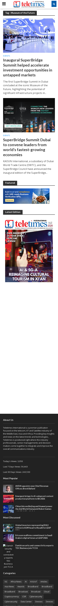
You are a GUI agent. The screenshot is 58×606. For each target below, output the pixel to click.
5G (6, 581)
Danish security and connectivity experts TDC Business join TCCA (34, 546)
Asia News (9, 586)
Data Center (26, 601)
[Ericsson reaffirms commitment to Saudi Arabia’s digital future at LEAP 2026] (8, 537)
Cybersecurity (36, 596)
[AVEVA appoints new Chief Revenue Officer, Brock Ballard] (8, 488)
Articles (44, 581)
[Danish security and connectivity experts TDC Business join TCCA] (8, 556)
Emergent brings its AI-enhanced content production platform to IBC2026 (34, 497)
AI (26, 581)
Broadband (33, 586)
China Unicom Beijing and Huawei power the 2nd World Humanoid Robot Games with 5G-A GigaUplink (33, 509)
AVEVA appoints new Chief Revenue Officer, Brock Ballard (31, 487)
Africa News (16, 581)
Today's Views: (10, 461)
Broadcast (23, 591)
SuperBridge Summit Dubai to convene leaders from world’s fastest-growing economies (27, 147)
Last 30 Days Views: (12, 472)
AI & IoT (33, 581)
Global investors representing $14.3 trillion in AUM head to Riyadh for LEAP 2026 (33, 528)
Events (6, 56)
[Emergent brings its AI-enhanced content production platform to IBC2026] (8, 498)
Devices (38, 601)
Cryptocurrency (12, 596)
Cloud (46, 591)
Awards (20, 586)
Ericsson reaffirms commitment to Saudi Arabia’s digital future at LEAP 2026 (33, 536)
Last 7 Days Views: (12, 466)
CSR (24, 596)
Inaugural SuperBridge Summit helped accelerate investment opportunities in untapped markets (27, 67)
